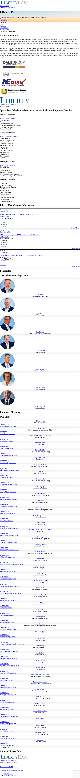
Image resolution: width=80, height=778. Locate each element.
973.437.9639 (4, 446)
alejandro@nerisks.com (8, 426)
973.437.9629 (4, 736)
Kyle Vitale (40, 602)
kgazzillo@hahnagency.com (9, 586)
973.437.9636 (4, 483)
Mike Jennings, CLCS (40, 682)
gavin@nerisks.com (6, 521)
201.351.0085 (4, 642)
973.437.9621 (4, 598)
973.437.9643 (4, 635)
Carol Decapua (40, 457)
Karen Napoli (40, 566)
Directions (3, 226)
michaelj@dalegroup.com (8, 687)
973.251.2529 (4, 439)
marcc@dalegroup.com (8, 629)
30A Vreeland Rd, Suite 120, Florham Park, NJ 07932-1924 (19, 214)
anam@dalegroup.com (7, 434)
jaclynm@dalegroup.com (8, 542)
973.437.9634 (4, 497)
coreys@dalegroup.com (8, 492)
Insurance (3, 26)
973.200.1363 (4, 504)
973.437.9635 (4, 511)
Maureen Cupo (40, 667)
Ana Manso (40, 428)
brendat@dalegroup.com (8, 455)
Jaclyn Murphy (40, 537)
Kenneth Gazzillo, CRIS (40, 580)
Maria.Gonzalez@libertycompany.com (13, 644)
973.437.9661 (4, 685)
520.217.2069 (4, 548)
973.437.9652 (4, 700)
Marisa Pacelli (40, 645)
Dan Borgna (40, 332)
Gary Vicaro (40, 508)
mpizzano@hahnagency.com (9, 666)
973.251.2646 (4, 257)
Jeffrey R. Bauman (40, 551)
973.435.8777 (4, 729)
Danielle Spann (40, 493)
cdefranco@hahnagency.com (9, 470)
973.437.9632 (4, 461)
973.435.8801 (4, 707)
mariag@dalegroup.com (8, 637)
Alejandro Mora (40, 421)
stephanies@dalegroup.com (9, 716)
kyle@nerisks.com (6, 608)
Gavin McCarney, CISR (40, 515)
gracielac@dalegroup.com (9, 528)
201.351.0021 (4, 591)
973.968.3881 (4, 656)
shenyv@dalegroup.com (8, 702)
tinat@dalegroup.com (7, 745)
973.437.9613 (4, 678)
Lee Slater (40, 609)
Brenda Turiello (40, 450)
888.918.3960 (4, 237)
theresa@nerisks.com (7, 731)
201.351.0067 (4, 562)
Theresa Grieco (40, 725)
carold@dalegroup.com (8, 463)
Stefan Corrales (40, 703)
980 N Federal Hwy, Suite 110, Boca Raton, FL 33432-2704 (19, 235)
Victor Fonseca (40, 350)
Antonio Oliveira (40, 443)
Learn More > (75, 228)
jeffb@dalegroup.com (7, 557)
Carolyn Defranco (40, 464)
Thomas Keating (40, 732)
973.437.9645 (4, 671)
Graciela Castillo (40, 522)
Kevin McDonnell (40, 595)
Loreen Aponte (40, 616)
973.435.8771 (4, 606)
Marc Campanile (40, 624)
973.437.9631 (4, 714)
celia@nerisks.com (6, 477)
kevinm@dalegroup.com (8, 600)
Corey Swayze (40, 486)
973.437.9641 (4, 454)
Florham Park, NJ (5, 211)
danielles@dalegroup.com (8, 499)
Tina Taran (40, 740)
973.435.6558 (4, 425)
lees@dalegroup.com (7, 615)
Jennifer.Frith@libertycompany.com (12, 564)
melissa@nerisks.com (7, 680)
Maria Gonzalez (40, 638)
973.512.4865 (4, 475)
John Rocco (40, 369)
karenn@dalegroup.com (8, 571)
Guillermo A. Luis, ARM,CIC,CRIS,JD (40, 530)
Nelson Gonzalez (40, 689)
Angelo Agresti (40, 406)
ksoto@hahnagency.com (8, 579)
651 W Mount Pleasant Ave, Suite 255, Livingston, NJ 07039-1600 (22, 255)
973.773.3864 (4, 577)
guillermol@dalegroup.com (9, 535)
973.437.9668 (4, 620)
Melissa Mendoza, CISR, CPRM (40, 674)
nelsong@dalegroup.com (8, 695)
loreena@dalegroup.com (8, 622)
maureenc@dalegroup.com (9, 673)
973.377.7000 (4, 216)
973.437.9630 (4, 613)
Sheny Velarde (40, 696)
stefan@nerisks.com (7, 709)
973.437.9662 (4, 533)
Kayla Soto (40, 573)
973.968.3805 (4, 649)
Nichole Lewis (40, 388)
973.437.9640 (4, 569)
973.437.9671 (4, 526)
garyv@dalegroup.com (7, 513)
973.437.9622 (4, 693)
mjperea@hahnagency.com (9, 658)
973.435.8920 (4, 519)
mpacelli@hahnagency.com (9, 651)
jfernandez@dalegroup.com (9, 550)
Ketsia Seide (40, 587)
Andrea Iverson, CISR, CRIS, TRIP (40, 435)
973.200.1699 (4, 627)
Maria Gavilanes (40, 631)
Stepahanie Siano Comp (40, 711)
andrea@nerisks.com (7, 441)
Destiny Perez (40, 501)
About (2, 24)
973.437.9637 (4, 555)
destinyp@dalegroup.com (8, 506)
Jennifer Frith (40, 559)
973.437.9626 (4, 743)
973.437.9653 (4, 722)
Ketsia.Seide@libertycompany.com (11, 593)
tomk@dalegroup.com (7, 738)
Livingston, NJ (4, 252)
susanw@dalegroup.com (8, 724)
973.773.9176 (4, 468)
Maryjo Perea (40, 653)
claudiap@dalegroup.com (8, 484)
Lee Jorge (40, 294)
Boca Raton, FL (5, 232)
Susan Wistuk (40, 718)
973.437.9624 (4, 540)
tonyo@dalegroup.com (7, 448)
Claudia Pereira (40, 479)
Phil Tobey (40, 313)
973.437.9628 (4, 432)
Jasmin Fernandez (40, 544)
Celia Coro (40, 472)
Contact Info (4, 28)
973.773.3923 (4, 664)
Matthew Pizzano (40, 660)
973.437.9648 (4, 490)
